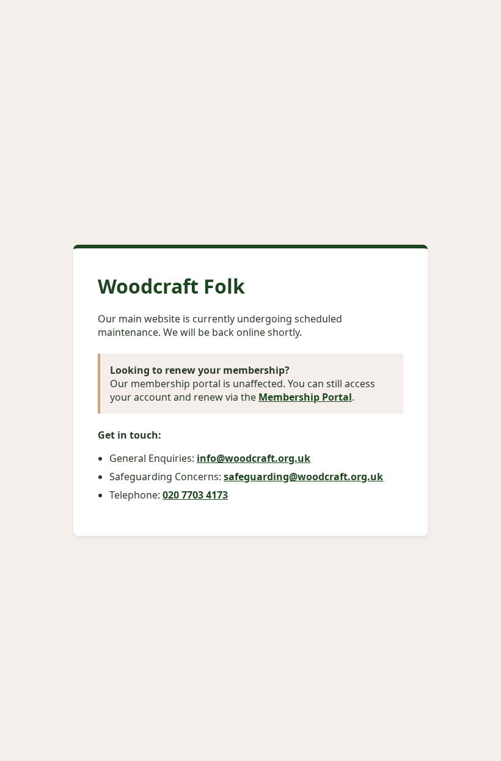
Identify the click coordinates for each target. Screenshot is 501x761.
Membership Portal (305, 397)
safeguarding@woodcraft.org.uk (303, 476)
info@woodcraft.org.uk (253, 458)
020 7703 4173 (195, 495)
